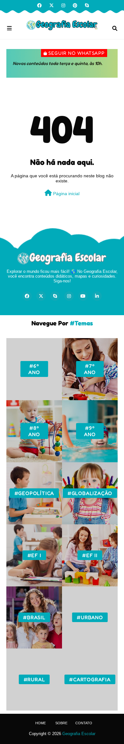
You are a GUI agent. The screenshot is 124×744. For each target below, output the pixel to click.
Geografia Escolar (78, 733)
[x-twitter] (51, 5)
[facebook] (39, 5)
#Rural (34, 679)
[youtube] (83, 296)
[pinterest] (75, 5)
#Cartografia (90, 679)
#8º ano (34, 431)
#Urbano (90, 617)
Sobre (61, 723)
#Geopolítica (34, 493)
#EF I (34, 555)
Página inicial (65, 193)
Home (40, 723)
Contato (83, 723)
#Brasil (34, 617)
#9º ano (89, 431)
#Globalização (89, 493)
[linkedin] (97, 296)
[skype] (86, 5)
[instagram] (63, 5)
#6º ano (34, 369)
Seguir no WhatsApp (76, 53)
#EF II (90, 555)
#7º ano (89, 369)
